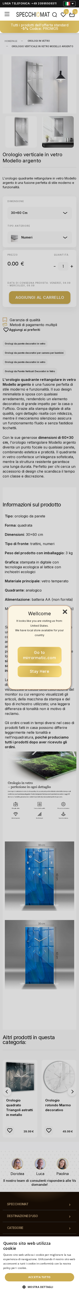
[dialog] (39, 1265)
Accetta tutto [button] (39, 1277)
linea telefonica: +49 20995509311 (30, 3)
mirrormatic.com (39, 655)
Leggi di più (35, 1268)
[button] (39, 1287)
